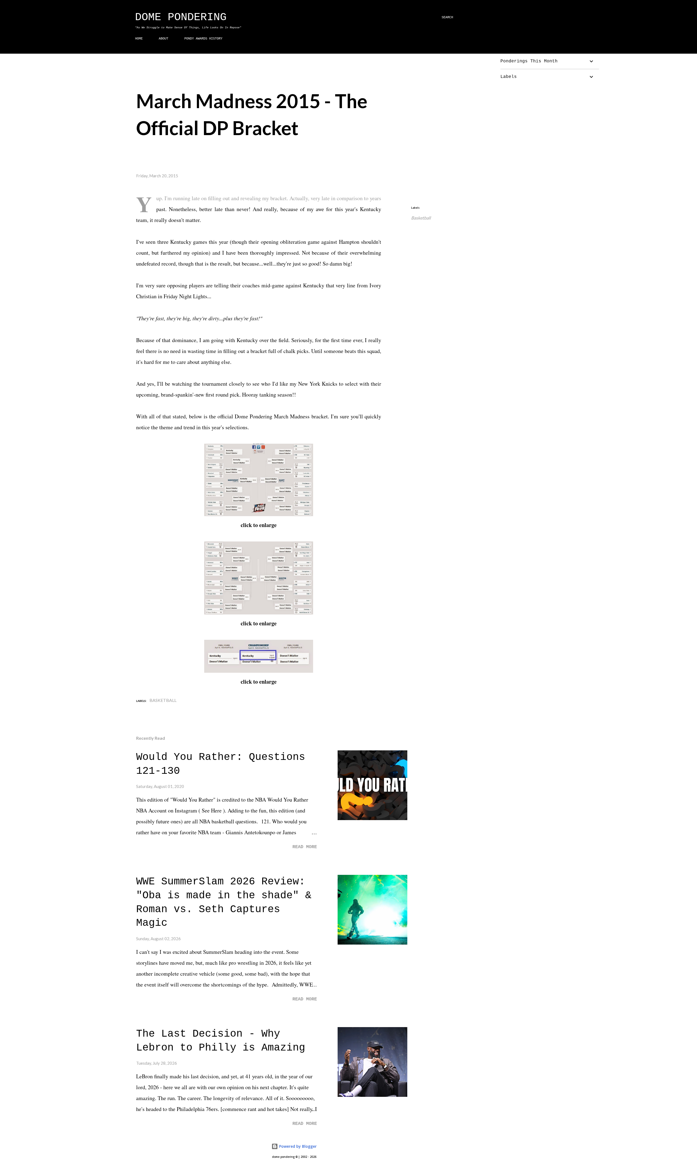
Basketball (421, 217)
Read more (304, 847)
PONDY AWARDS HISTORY (203, 39)
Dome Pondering (181, 17)
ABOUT (163, 39)
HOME (139, 39)
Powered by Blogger (297, 1146)
